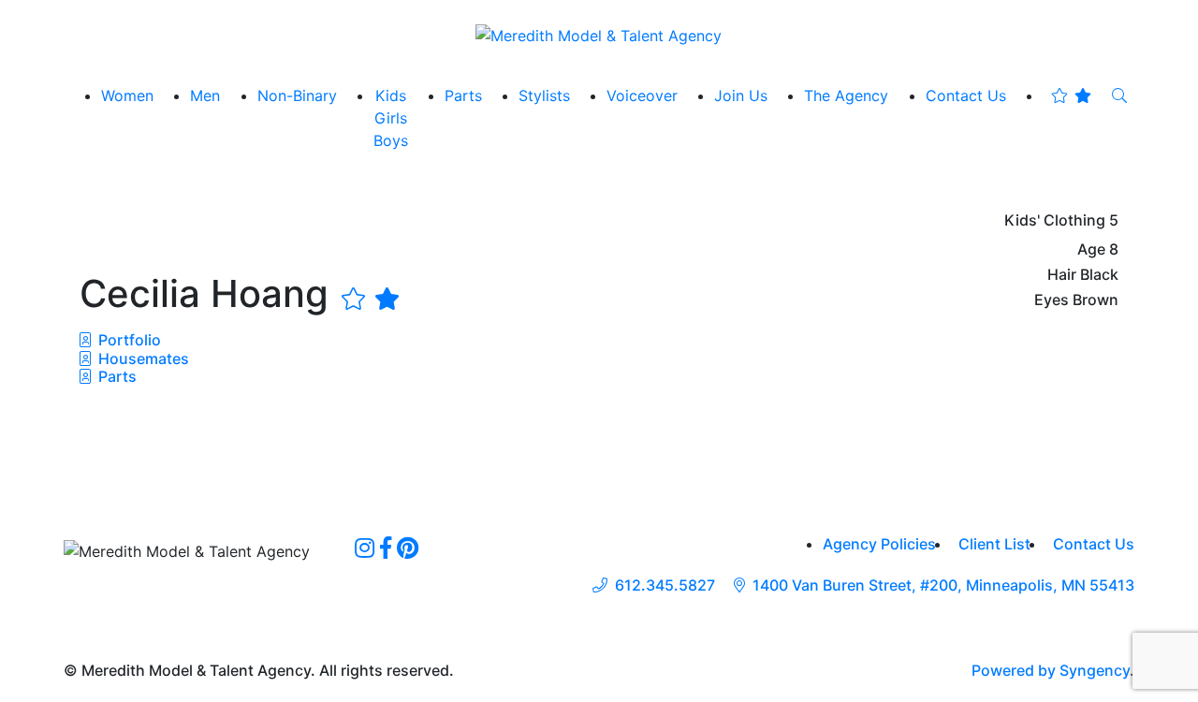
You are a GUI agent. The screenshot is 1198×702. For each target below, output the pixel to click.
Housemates (142, 358)
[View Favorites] (1071, 95)
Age (1091, 249)
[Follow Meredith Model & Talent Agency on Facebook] (385, 547)
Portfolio (128, 339)
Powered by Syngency (1051, 670)
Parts (116, 376)
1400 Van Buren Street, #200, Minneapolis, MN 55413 (943, 585)
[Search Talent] (1119, 95)
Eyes (1051, 300)
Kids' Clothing (1054, 220)
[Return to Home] (598, 34)
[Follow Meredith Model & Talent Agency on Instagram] (364, 547)
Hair (1061, 275)
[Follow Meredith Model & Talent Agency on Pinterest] (407, 547)
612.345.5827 (665, 585)
